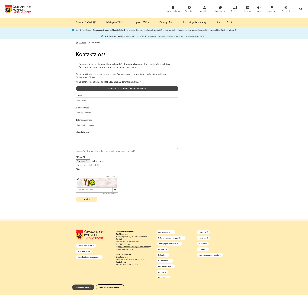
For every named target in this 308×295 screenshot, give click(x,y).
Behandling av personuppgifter (169, 238)
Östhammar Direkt (85, 246)
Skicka (87, 199)
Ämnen (161, 272)
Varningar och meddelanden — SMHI (190, 36)
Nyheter (161, 249)
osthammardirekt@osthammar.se (135, 247)
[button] (173, 9)
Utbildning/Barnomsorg (194, 22)
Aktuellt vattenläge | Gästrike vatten (219, 30)
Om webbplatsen (164, 232)
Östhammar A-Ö (164, 266)
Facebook (202, 232)
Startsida (82, 43)
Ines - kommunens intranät (209, 255)
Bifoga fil (80, 157)
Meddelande (82, 132)
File (78, 169)
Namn (79, 95)
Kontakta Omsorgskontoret (88, 257)
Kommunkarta (163, 261)
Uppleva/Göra (142, 22)
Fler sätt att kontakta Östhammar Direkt (127, 88)
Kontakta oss (82, 251)
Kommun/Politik (224, 22)
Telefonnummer (84, 119)
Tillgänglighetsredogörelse (168, 244)
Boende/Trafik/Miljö (86, 22)
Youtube (202, 244)
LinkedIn (202, 249)
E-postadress (82, 107)
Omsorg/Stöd (166, 22)
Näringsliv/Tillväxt (115, 22)
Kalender (161, 255)
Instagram (202, 238)
